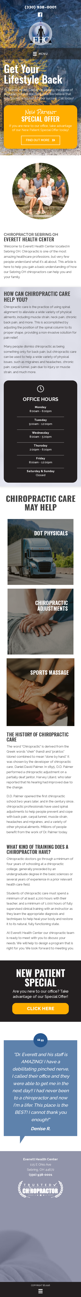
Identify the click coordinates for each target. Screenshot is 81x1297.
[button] (40, 140)
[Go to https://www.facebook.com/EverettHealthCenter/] (40, 15)
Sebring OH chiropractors (27, 272)
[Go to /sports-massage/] (40, 692)
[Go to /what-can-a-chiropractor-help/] (40, 622)
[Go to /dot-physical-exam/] (40, 552)
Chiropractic (31, 746)
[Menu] (40, 1291)
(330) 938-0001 (40, 7)
